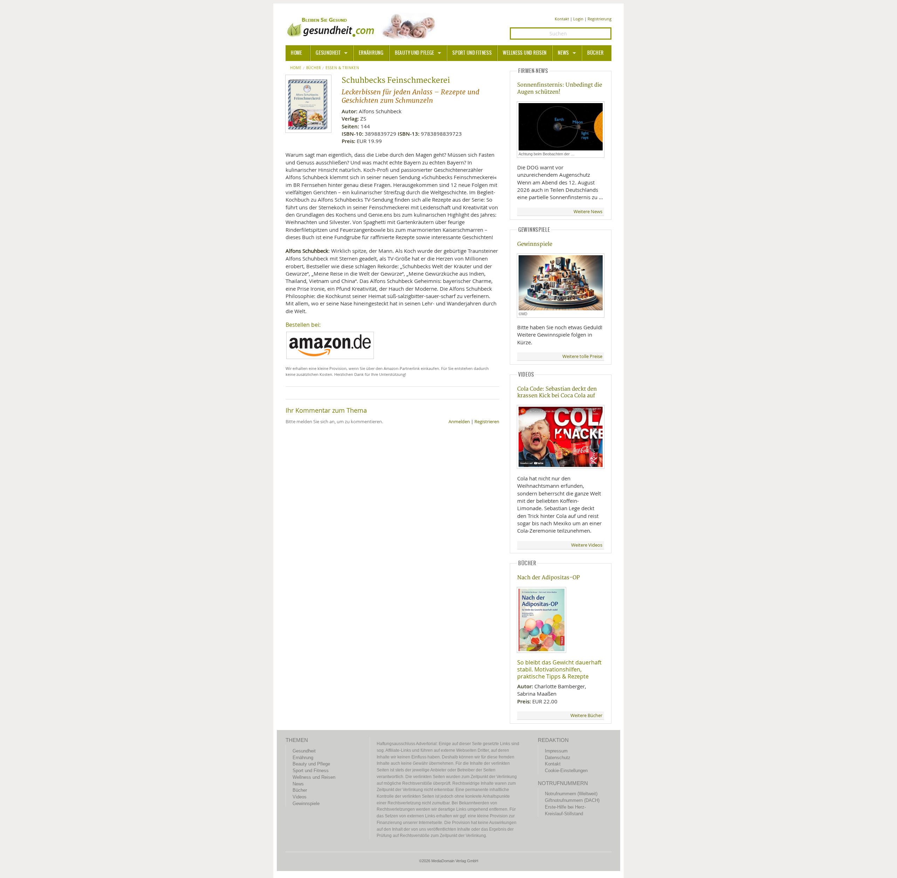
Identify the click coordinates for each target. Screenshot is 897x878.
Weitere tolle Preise (582, 356)
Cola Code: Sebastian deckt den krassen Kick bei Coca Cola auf (557, 392)
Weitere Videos (586, 545)
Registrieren (486, 422)
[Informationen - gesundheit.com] (363, 26)
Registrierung (599, 18)
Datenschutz (557, 757)
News (563, 53)
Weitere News (588, 212)
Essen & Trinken (343, 68)
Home (296, 68)
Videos (300, 796)
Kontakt (562, 18)
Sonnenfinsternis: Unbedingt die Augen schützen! (559, 88)
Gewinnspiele (534, 244)
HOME (296, 53)
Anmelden (459, 422)
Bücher (595, 53)
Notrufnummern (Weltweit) (571, 793)
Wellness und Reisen (525, 53)
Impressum (556, 751)
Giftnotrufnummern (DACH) (572, 800)
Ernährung (371, 53)
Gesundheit (328, 53)
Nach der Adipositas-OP (548, 577)
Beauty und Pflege (414, 53)
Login (578, 18)
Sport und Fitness (472, 53)
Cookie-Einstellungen (566, 770)
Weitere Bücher (586, 715)
